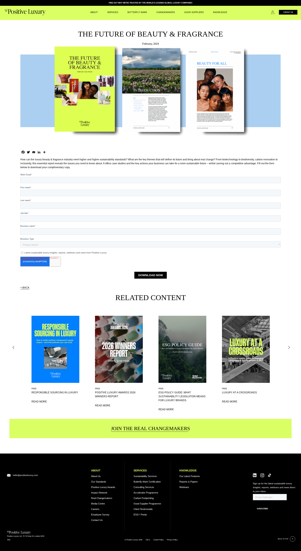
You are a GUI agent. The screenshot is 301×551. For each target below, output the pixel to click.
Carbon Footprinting (144, 498)
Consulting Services (144, 487)
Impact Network (99, 492)
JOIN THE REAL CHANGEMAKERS (150, 428)
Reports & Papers (188, 481)
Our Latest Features (189, 476)
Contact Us (288, 12)
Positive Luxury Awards (103, 487)
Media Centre (98, 503)
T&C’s (147, 540)
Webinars (184, 487)
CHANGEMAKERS (165, 12)
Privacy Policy (172, 540)
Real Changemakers (101, 498)
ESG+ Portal (140, 514)
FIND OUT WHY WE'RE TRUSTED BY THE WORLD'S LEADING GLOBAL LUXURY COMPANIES (150, 3)
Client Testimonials (143, 509)
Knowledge (220, 12)
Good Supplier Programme (147, 503)
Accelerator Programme (146, 492)
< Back (24, 287)
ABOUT (95, 470)
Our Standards (98, 481)
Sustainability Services (145, 476)
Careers (95, 509)
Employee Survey (100, 514)
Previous (13, 347)
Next (290, 347)
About (94, 12)
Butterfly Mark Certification (147, 481)
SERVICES (112, 12)
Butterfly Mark (137, 12)
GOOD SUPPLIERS (194, 12)
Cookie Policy (158, 540)
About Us (96, 476)
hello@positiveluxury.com (25, 475)
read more (39, 401)
